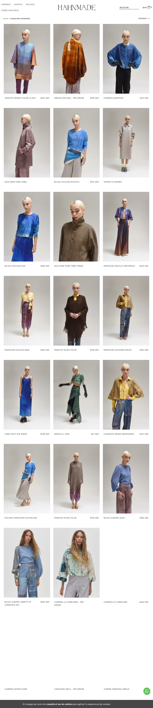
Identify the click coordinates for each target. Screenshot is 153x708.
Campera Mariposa (114, 98)
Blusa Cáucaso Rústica (66, 182)
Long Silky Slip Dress (16, 434)
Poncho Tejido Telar (65, 350)
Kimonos (6, 4)
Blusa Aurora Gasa (114, 518)
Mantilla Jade (61, 434)
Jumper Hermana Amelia (116, 689)
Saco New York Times (16, 182)
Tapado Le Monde (113, 182)
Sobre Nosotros (10, 10)
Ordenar (142, 18)
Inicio (5, 19)
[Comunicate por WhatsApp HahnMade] (146, 691)
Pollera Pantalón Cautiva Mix (21, 518)
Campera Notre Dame (16, 689)
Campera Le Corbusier (115, 602)
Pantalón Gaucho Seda (17, 350)
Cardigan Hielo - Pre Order (69, 689)
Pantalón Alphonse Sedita (118, 350)
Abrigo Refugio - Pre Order (69, 98)
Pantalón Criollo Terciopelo (119, 266)
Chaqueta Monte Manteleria (119, 434)
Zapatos (18, 4)
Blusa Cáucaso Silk (15, 266)
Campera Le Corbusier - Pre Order (69, 603)
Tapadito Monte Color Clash (20, 98)
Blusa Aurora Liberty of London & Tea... (18, 603)
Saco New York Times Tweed (68, 266)
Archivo (30, 4)
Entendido (122, 704)
